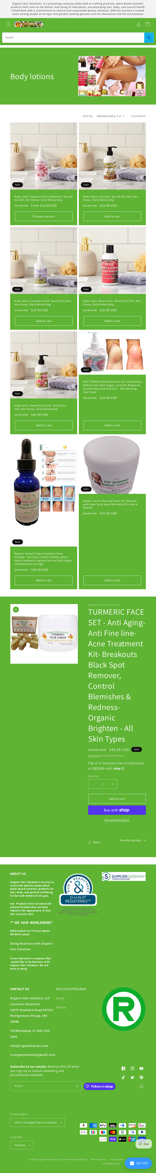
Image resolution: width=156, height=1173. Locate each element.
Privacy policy (117, 1159)
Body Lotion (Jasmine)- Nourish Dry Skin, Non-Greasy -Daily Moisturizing (111, 198)
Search (60, 998)
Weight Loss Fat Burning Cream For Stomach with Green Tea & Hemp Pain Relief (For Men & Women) (110, 504)
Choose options (43, 216)
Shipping (93, 755)
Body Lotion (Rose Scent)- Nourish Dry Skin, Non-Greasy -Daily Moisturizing (112, 302)
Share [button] (96, 842)
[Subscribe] (77, 1086)
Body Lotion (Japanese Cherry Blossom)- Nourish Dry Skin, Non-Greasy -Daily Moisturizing (43, 198)
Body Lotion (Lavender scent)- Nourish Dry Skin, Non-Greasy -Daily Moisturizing (43, 302)
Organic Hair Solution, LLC (51, 1159)
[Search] (149, 38)
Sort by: (88, 116)
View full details (130, 840)
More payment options (117, 819)
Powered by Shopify (76, 1159)
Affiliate (61, 1007)
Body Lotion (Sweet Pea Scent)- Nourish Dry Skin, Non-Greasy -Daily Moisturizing (40, 407)
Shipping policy (111, 1163)
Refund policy (98, 1159)
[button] (8, 24)
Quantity (93, 776)
